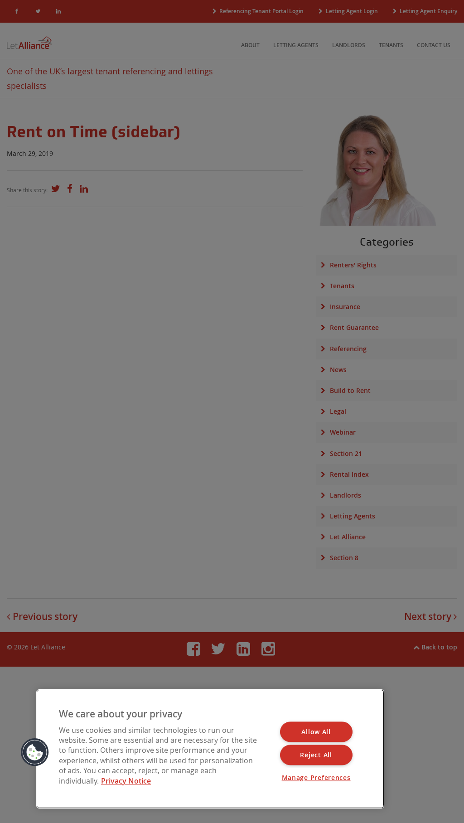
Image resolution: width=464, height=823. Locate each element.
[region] (210, 748)
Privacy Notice (126, 781)
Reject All (316, 755)
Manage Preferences (316, 778)
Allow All (315, 732)
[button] (34, 752)
